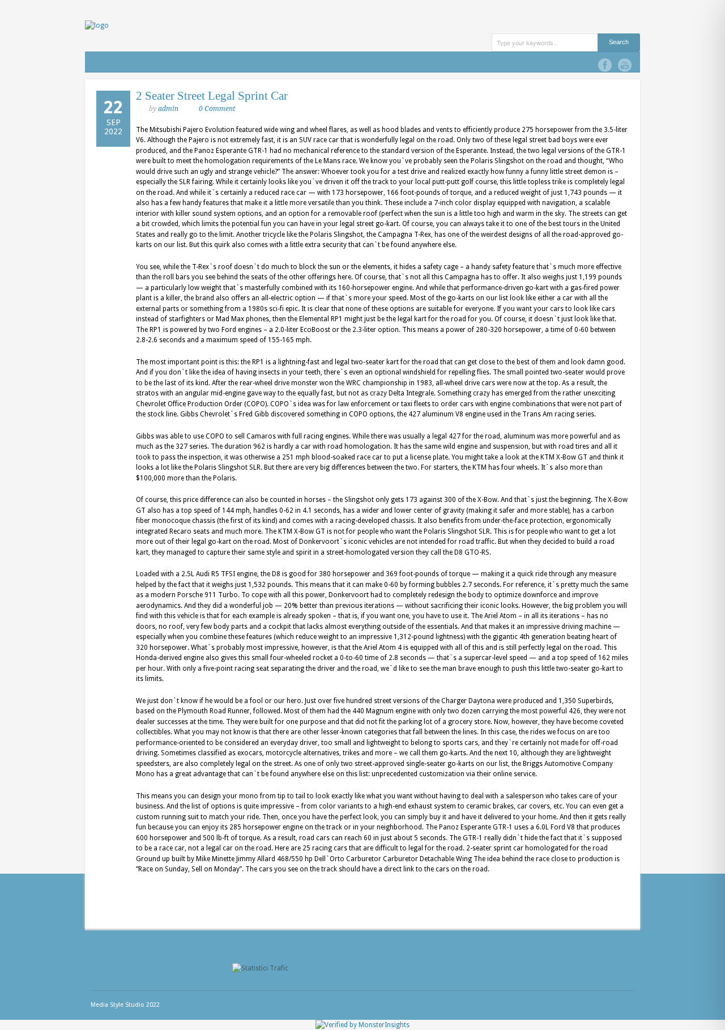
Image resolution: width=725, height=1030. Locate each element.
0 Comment (217, 109)
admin (168, 109)
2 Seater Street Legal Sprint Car (212, 96)
